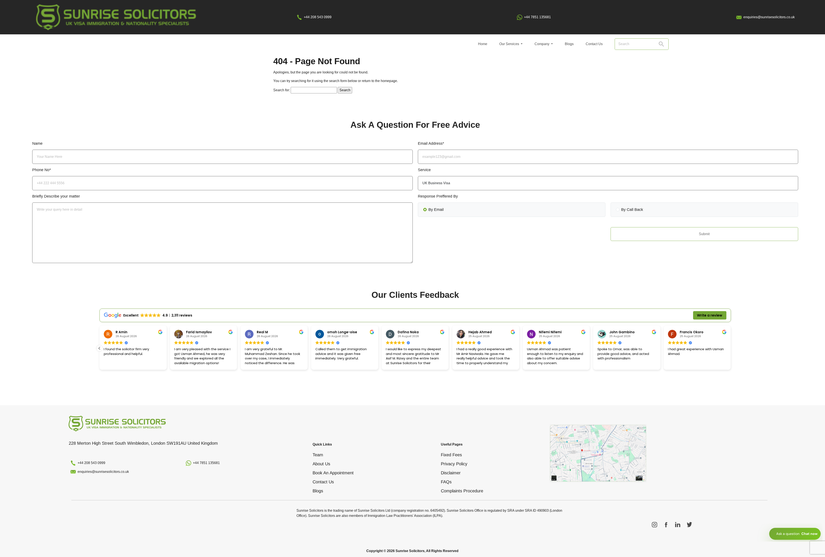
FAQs (446, 481)
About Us (321, 463)
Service (424, 170)
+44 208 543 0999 (318, 17)
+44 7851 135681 (537, 17)
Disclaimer (451, 472)
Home (482, 44)
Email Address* (431, 143)
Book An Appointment (333, 472)
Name (37, 143)
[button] (99, 348)
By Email (436, 209)
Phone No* (41, 170)
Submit (704, 234)
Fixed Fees (451, 454)
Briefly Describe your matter (56, 196)
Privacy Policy (454, 463)
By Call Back (632, 209)
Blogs (569, 44)
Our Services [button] (509, 44)
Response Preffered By (438, 196)
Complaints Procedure (462, 491)
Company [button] (542, 44)
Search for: (281, 90)
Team (318, 454)
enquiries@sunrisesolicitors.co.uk (769, 17)
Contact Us (594, 44)
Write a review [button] (709, 315)
